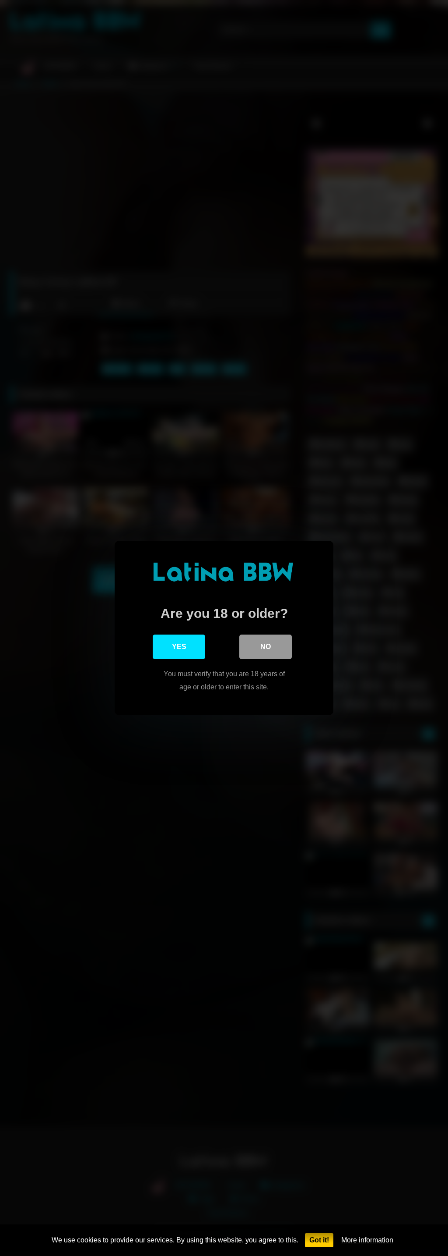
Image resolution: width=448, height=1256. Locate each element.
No (265, 646)
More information (367, 1240)
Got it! (319, 1240)
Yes (179, 646)
